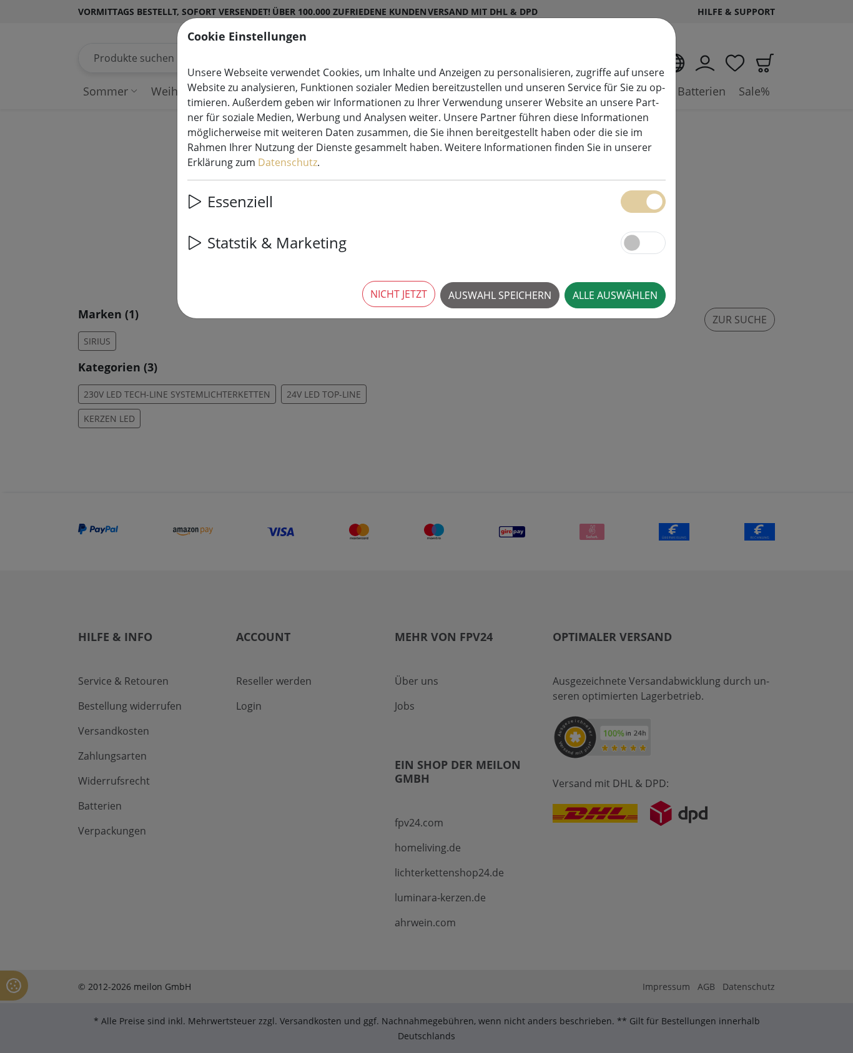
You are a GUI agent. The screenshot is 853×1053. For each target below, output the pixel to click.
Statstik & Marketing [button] (277, 242)
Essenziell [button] (240, 201)
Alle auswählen (615, 295)
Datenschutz (287, 162)
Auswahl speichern (499, 295)
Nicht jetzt (398, 294)
